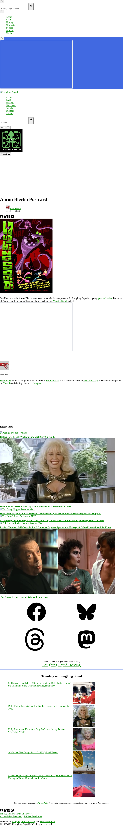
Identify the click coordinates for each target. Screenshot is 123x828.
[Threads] (9, 217)
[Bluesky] (5, 217)
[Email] (12, 217)
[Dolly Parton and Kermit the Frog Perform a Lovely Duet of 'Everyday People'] (84, 749)
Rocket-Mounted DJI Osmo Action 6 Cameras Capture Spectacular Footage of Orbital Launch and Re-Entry (55, 527)
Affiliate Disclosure (33, 816)
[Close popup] (2, 38)
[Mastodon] (86, 650)
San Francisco (52, 380)
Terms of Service (23, 813)
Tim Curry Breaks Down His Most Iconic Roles (24, 597)
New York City (90, 380)
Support (10, 111)
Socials (9, 108)
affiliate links (42, 803)
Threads (7, 383)
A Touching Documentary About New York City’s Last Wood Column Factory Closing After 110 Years (52, 520)
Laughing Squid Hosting (61, 665)
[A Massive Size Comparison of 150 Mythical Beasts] (84, 773)
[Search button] (31, 120)
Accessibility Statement (11, 816)
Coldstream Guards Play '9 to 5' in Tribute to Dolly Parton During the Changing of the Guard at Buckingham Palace (39, 684)
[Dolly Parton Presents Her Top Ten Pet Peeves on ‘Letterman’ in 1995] (57, 502)
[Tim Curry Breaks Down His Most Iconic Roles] (57, 593)
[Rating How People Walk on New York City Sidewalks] (13, 432)
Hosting (10, 102)
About (9, 97)
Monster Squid (60, 301)
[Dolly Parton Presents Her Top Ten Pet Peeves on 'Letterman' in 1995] (84, 726)
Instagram (37, 383)
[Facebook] (2, 217)
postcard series (105, 298)
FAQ (8, 100)
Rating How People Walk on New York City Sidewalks (27, 437)
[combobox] (14, 122)
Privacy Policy (7, 813)
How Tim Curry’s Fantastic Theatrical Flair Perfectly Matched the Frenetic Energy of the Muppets (50, 513)
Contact (9, 113)
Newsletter (11, 105)
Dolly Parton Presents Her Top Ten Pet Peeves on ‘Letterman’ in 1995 (35, 506)
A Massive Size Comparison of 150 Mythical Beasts (33, 752)
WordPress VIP (47, 821)
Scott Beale (5, 380)
